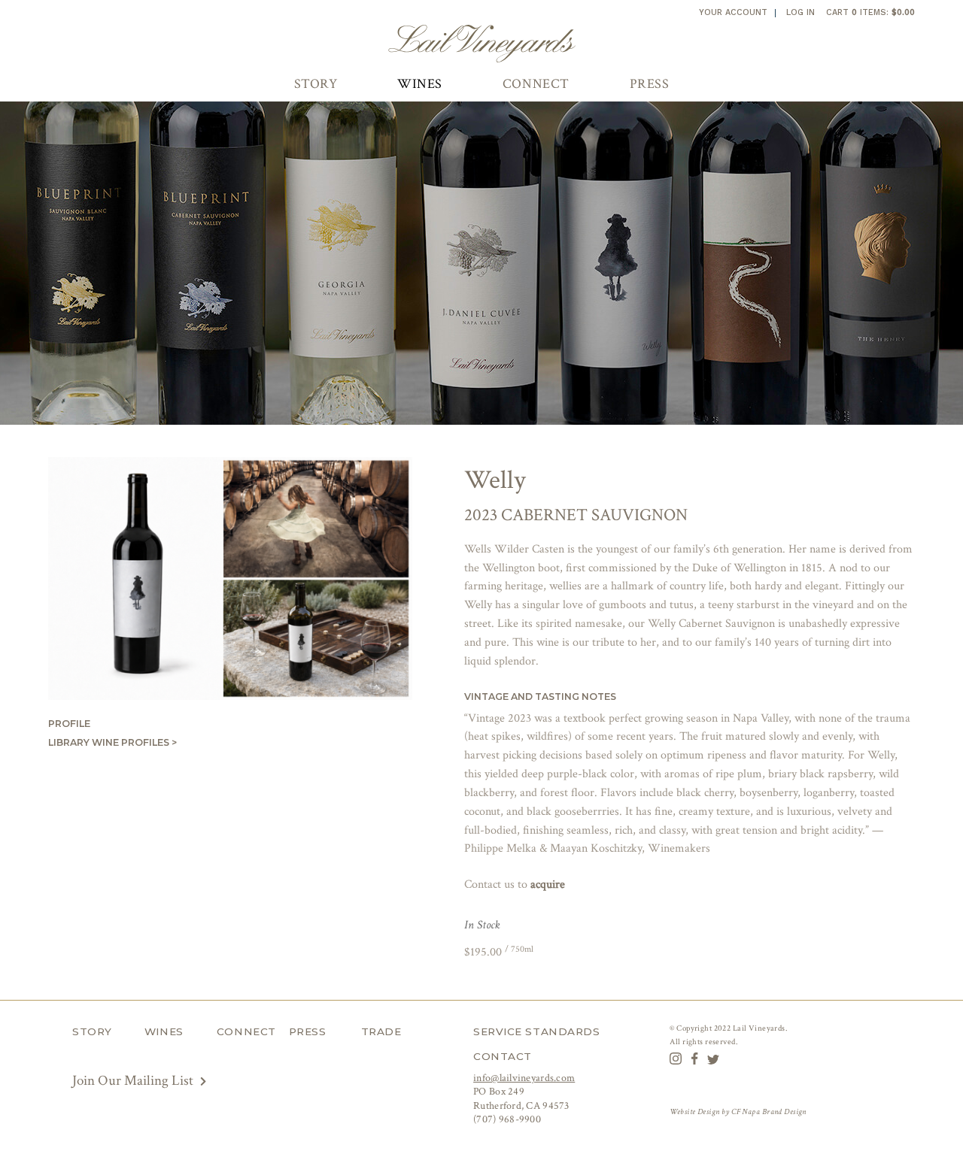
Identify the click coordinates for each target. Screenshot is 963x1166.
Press (650, 83)
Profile (69, 723)
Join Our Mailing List (134, 1080)
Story (316, 83)
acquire (547, 884)
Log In (800, 12)
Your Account (733, 12)
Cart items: (870, 12)
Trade (381, 1031)
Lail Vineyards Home (481, 43)
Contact (502, 1056)
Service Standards (536, 1031)
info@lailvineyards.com (524, 1078)
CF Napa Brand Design (769, 1112)
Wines (419, 83)
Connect (536, 83)
